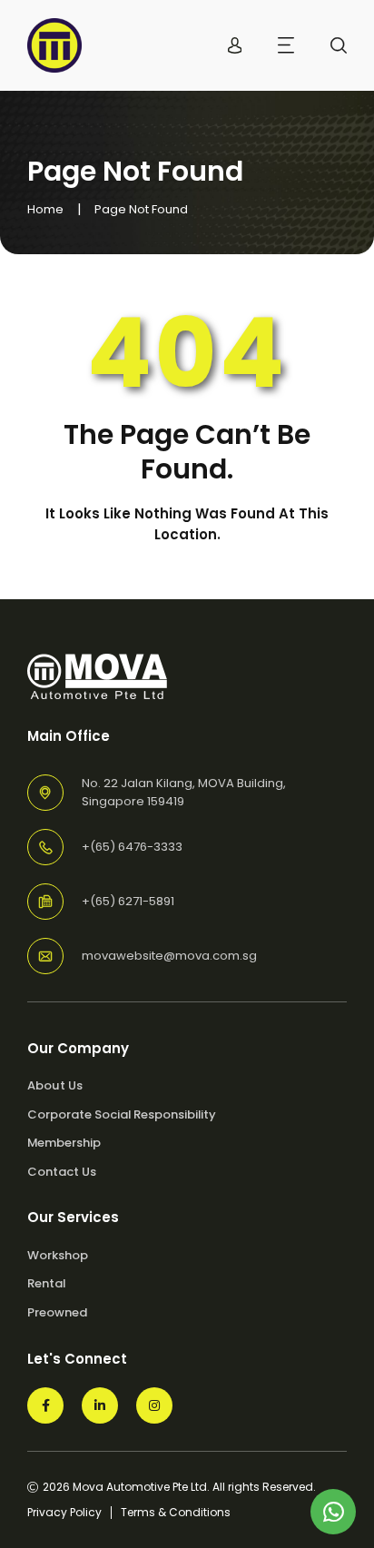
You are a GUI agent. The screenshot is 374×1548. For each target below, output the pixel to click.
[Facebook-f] (45, 1405)
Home (45, 209)
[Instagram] (154, 1405)
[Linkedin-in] (100, 1405)
